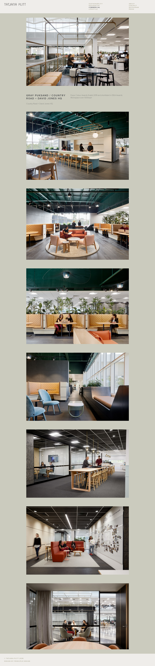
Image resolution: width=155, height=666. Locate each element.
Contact (133, 5)
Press (131, 9)
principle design (22, 661)
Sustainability (96, 4)
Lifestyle (93, 9)
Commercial (94, 7)
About (132, 4)
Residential (94, 5)
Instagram (134, 7)
